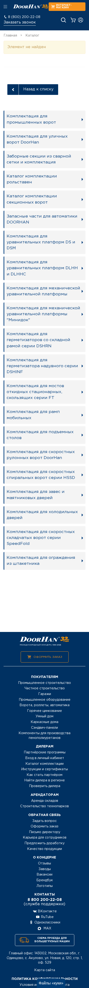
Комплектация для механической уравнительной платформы (43, 291)
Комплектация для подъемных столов (40, 435)
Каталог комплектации (44, 763)
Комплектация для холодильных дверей (42, 515)
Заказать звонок (20, 22)
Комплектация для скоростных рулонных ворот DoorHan (41, 455)
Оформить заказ (47, 657)
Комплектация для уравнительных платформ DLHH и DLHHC (42, 268)
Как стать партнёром (44, 775)
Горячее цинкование (44, 711)
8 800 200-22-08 (45, 900)
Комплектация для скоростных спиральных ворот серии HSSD (41, 475)
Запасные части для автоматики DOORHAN (42, 219)
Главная (10, 35)
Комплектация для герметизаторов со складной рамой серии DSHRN (38, 340)
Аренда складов (44, 800)
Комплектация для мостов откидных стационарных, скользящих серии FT (35, 392)
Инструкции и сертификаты (44, 769)
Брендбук (44, 880)
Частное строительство (44, 688)
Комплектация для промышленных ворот (31, 119)
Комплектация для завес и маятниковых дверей (36, 495)
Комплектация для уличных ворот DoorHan (37, 139)
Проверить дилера (44, 786)
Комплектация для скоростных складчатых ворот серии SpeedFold (41, 538)
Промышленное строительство (44, 683)
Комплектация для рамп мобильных (33, 415)
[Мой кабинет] (80, 20)
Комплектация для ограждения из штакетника (41, 561)
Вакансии (44, 874)
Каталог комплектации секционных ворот (32, 199)
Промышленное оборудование (44, 699)
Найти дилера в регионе (44, 780)
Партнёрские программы (45, 752)
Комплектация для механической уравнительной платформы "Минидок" (43, 314)
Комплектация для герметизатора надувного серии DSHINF (42, 366)
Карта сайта (44, 970)
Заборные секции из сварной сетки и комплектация (39, 159)
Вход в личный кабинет (44, 758)
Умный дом (44, 716)
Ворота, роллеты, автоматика (44, 705)
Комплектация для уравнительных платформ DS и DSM (41, 242)
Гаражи (44, 694)
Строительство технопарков (44, 806)
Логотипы (45, 886)
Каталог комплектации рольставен (32, 179)
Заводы (44, 869)
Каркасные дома (44, 722)
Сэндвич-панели (44, 727)
